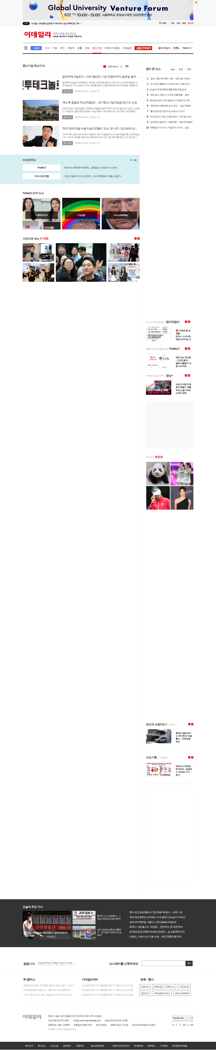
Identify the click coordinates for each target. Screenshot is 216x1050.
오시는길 (54, 1045)
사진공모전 (184, 986)
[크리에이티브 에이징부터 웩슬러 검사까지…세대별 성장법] (42, 213)
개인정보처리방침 (179, 1045)
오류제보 (151, 1045)
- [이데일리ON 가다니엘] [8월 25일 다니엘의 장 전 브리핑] (107, 985)
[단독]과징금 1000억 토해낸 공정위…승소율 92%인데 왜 (157, 931)
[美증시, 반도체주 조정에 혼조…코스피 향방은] (121, 213)
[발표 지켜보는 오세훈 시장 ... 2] (81, 244)
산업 (87, 48)
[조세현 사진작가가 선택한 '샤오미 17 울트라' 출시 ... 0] (38, 244)
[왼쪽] (135, 238)
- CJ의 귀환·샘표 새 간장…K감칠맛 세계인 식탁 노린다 (47, 994)
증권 (181, 69)
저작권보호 (138, 1045)
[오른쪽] (138, 238)
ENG (164, 23)
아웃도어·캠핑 (111, 48)
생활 (79, 48)
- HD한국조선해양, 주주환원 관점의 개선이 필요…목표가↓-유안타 (49, 985)
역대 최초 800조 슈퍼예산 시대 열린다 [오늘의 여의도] (156, 917)
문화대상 (145, 986)
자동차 (70, 48)
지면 (178, 23)
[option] (69, 963)
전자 (62, 48)
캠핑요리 (145, 993)
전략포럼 (158, 986)
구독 (172, 23)
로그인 (190, 23)
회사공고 (41, 1045)
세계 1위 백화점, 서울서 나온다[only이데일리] (151, 922)
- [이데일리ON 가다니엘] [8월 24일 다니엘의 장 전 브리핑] (107, 990)
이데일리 (52, 34)
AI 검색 (36, 48)
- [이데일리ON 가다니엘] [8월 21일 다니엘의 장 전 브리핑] (107, 994)
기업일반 (127, 48)
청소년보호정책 (97, 1045)
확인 (189, 963)
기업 (54, 48)
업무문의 (67, 1045)
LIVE (26, 23)
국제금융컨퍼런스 (162, 993)
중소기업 (97, 48)
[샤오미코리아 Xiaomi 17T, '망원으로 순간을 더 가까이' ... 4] (124, 264)
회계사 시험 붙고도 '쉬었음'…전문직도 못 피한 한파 (155, 926)
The (187, 48)
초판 (184, 23)
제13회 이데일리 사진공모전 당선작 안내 (56, 963)
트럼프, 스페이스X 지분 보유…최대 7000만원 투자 (154, 936)
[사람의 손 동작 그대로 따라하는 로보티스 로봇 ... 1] (38, 264)
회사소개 (29, 1045)
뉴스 (173, 69)
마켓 (176, 48)
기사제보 (163, 1045)
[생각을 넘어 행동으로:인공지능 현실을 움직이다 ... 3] (124, 244)
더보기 (131, 160)
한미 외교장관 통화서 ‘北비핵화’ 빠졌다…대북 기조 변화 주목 (160, 912)
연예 (189, 69)
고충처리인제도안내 (120, 1045)
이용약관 (79, 1045)
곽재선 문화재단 (182, 993)
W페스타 (170, 986)
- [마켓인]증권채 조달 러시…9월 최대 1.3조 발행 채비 (46, 990)
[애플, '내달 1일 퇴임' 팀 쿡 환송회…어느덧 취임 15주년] (81, 213)
